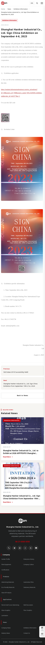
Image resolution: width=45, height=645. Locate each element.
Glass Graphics (5, 610)
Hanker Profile (5, 559)
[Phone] (9, 548)
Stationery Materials (29, 587)
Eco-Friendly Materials (7, 587)
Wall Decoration (28, 605)
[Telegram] (14, 548)
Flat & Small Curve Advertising (10, 605)
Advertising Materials (7, 582)
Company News (6, 628)
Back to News (22, 395)
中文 (32, 3)
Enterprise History (29, 559)
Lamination (4, 615)
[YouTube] (36, 548)
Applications (7, 599)
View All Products (6, 593)
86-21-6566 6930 (22, 541)
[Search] (37, 3)
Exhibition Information (21, 9)
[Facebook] (25, 548)
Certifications (5, 570)
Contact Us (27, 633)
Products (6, 576)
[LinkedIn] (30, 548)
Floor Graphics (28, 610)
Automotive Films (29, 582)
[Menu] (42, 3)
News (9, 9)
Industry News (5, 633)
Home (3, 9)
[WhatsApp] (19, 548)
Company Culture (29, 564)
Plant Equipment (6, 564)
